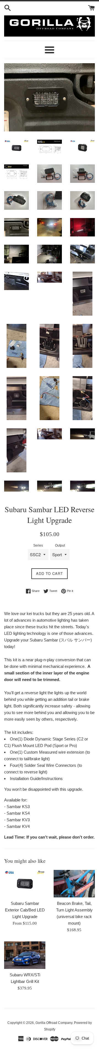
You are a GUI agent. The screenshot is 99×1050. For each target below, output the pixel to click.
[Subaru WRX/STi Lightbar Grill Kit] (24, 955)
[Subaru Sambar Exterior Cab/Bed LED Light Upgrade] (24, 883)
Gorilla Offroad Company (53, 1023)
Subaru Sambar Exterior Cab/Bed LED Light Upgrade (25, 910)
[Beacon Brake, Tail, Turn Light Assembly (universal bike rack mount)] (74, 883)
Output (60, 545)
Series (38, 545)
